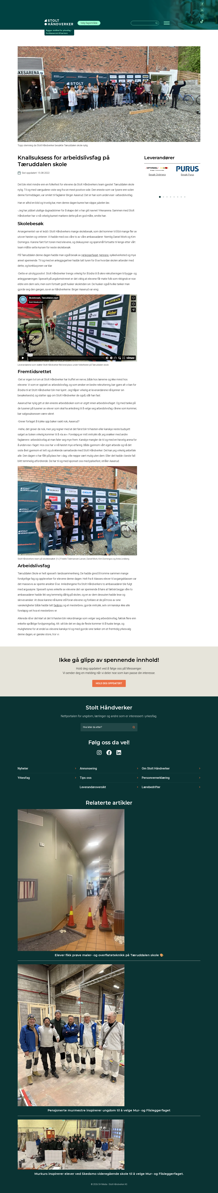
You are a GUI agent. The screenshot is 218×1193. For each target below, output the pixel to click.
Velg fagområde (89, 23)
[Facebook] (109, 753)
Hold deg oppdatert (109, 683)
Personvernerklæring (156, 778)
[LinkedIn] (118, 753)
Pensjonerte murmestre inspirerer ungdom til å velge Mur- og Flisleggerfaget (109, 1110)
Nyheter (23, 768)
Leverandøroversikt (93, 787)
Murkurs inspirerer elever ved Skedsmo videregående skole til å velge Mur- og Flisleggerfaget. (109, 1174)
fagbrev (58, 605)
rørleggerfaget (89, 255)
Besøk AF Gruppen (187, 191)
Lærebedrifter (151, 787)
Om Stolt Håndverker (156, 768)
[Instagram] (99, 753)
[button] (160, 197)
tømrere (104, 255)
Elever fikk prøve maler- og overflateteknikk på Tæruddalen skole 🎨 (109, 955)
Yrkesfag (24, 778)
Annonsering (88, 768)
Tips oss (86, 778)
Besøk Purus (157, 174)
